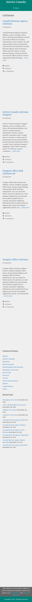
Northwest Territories (10, 370)
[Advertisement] (16, 94)
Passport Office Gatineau (15, 259)
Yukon (5, 389)
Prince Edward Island (10, 381)
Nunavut (6, 375)
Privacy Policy (15, 593)
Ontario (5, 378)
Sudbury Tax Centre (10, 410)
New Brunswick (8, 364)
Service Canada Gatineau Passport (15, 113)
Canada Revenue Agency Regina (14, 425)
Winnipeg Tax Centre (10, 400)
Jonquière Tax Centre (10, 415)
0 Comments (9, 71)
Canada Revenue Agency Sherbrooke (15, 435)
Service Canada (16, 2)
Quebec (7, 66)
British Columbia (9, 359)
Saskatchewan (8, 386)
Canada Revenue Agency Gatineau (15, 22)
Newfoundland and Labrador (13, 367)
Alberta (5, 356)
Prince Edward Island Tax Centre (14, 405)
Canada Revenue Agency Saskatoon (15, 420)
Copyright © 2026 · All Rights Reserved (16, 599)
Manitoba (6, 362)
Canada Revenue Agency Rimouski (15, 445)
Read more (16, 151)
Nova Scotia (7, 372)
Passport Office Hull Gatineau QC (13, 172)
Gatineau (8, 68)
